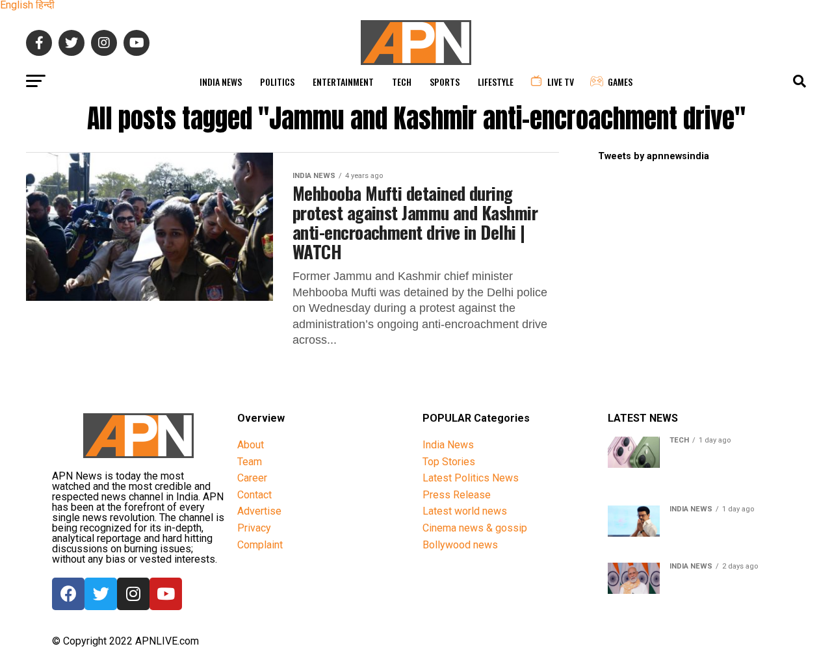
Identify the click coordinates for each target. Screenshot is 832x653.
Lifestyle (496, 81)
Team (249, 461)
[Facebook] (68, 594)
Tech (401, 81)
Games (620, 81)
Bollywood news (460, 545)
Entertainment (343, 81)
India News (221, 81)
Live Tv (560, 81)
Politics (277, 81)
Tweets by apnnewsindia (653, 156)
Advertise (259, 511)
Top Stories (448, 461)
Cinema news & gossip (474, 528)
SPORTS (445, 81)
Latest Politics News (470, 478)
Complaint (260, 545)
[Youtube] (166, 594)
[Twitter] (100, 594)
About (250, 445)
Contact (254, 495)
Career (252, 478)
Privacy (254, 528)
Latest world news (464, 511)
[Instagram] (133, 594)
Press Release (456, 495)
